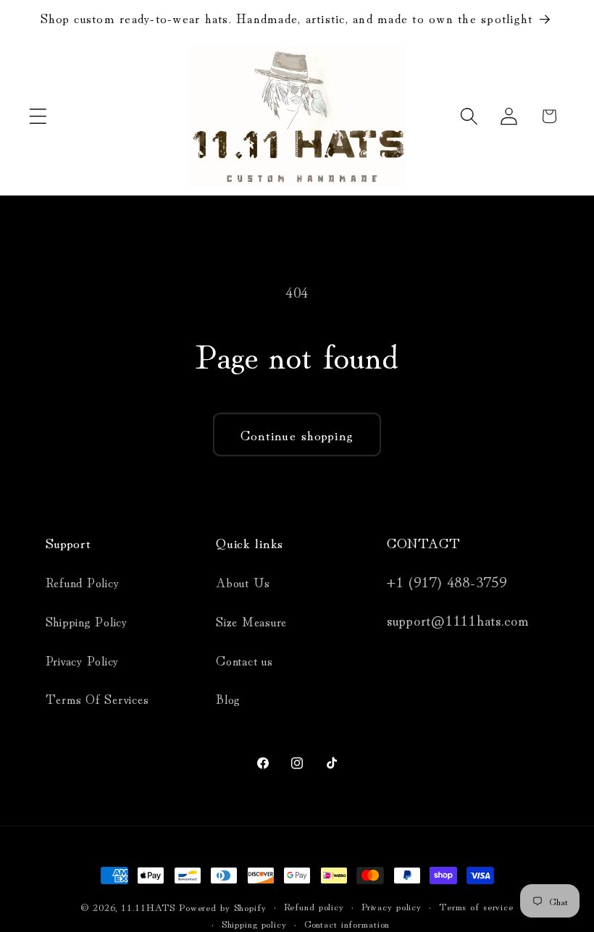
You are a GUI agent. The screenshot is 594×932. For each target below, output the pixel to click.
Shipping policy (254, 923)
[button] (38, 116)
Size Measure (251, 621)
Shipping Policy (86, 621)
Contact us (244, 660)
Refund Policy (83, 582)
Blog (228, 698)
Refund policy (314, 906)
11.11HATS (150, 906)
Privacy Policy (83, 660)
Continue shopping (297, 434)
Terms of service (476, 906)
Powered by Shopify (223, 906)
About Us (243, 582)
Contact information (347, 923)
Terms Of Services (97, 698)
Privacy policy (391, 906)
